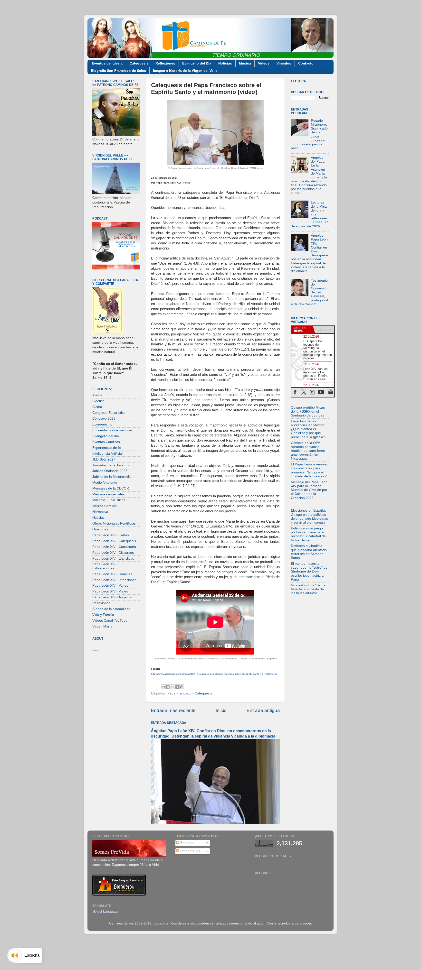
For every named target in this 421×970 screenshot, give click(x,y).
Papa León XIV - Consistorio (114, 547)
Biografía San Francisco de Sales (118, 71)
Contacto (306, 63)
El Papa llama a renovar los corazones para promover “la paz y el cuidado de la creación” (309, 470)
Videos (263, 63)
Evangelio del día (105, 436)
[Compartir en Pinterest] (181, 686)
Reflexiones (165, 63)
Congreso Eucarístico (108, 413)
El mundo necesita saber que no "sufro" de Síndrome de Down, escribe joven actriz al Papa (309, 571)
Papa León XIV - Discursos (113, 552)
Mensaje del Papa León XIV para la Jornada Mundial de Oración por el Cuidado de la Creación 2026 (309, 490)
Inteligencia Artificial (107, 453)
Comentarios (189, 851)
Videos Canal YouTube (109, 620)
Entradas (186, 843)
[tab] (302, 329)
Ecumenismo (102, 424)
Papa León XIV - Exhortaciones (105, 566)
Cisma (97, 407)
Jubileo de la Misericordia (112, 477)
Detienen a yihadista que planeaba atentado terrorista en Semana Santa (309, 552)
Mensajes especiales (108, 494)
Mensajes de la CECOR (110, 488)
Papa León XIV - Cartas (110, 535)
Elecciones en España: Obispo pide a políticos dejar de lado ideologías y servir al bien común (309, 516)
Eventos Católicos (106, 442)
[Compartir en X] (172, 686)
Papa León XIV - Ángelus (111, 597)
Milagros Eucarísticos (108, 500)
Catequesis (139, 63)
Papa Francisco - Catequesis (189, 693)
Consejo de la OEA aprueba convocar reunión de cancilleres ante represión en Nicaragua (308, 451)
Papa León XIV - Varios (110, 585)
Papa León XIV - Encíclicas (113, 558)
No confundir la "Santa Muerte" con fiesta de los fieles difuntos (308, 589)
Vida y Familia (103, 615)
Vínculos (284, 63)
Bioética (98, 401)
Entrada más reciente (173, 710)
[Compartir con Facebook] (177, 686)
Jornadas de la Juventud (111, 465)
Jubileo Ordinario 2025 (109, 471)
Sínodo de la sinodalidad (111, 609)
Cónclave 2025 (103, 418)
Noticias (225, 63)
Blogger (305, 923)
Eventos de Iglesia (107, 63)
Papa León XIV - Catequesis (114, 541)
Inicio (221, 710)
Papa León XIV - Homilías (112, 574)
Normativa (100, 512)
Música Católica (104, 506)
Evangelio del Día (196, 63)
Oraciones (100, 529)
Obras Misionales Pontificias (114, 523)
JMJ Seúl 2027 (103, 459)
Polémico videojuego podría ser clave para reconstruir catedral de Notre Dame (308, 534)
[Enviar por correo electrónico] (163, 686)
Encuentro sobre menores (112, 430)
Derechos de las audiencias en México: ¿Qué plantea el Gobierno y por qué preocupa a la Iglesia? (308, 429)
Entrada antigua (263, 710)
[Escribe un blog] (167, 686)
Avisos (97, 395)
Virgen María (102, 626)
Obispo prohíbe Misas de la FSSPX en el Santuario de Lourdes (308, 411)
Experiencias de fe (106, 448)
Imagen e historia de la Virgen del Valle (185, 71)
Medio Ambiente (104, 482)
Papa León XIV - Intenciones (114, 580)
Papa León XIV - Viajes (110, 591)
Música (245, 63)
